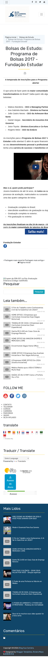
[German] (10, 432)
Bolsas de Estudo (26, 37)
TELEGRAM (7, 407)
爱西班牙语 (9, 654)
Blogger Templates (24, 652)
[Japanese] (33, 432)
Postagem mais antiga (34, 260)
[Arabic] (42, 432)
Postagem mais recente (14, 260)
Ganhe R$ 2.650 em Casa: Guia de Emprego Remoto (25, 332)
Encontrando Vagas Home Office (24, 346)
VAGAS (6, 415)
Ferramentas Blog (9, 438)
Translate (22, 461)
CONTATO (7, 405)
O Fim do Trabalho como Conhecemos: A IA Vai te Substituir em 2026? (27, 309)
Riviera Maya (38, 652)
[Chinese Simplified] (5, 436)
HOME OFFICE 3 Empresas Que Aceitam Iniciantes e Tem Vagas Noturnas (27, 354)
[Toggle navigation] (6, 2)
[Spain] (15, 432)
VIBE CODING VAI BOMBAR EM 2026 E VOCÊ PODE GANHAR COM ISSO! (26, 518)
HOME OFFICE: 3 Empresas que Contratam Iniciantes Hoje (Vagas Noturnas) (25, 317)
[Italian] (19, 432)
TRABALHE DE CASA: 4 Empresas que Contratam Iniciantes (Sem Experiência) (27, 325)
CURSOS (6, 409)
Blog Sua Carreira (26, 648)
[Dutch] (24, 432)
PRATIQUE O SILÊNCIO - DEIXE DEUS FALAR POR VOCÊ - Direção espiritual (26, 571)
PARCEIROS (8, 413)
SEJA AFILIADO (9, 417)
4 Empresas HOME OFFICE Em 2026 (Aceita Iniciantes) (26, 361)
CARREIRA (7, 411)
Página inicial (10, 37)
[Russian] (28, 432)
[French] (5, 432)
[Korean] (37, 432)
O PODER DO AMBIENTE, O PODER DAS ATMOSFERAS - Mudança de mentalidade (27, 604)
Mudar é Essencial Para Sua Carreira (25, 527)
